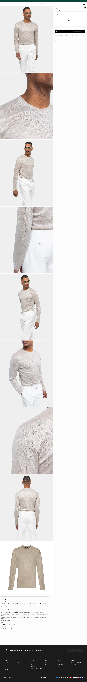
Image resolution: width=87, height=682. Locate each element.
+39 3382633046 (78, 662)
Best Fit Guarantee (47, 664)
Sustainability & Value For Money (36, 668)
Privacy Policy (60, 664)
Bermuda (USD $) (11, 677)
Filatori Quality (33, 666)
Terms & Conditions (61, 662)
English (5, 677)
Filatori (56, 8)
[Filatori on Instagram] (43, 677)
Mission (32, 664)
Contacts (59, 666)
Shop (3, 3)
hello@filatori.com (76, 664)
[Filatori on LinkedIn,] (45, 677)
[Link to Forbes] (7, 670)
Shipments (46, 662)
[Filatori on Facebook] (41, 677)
